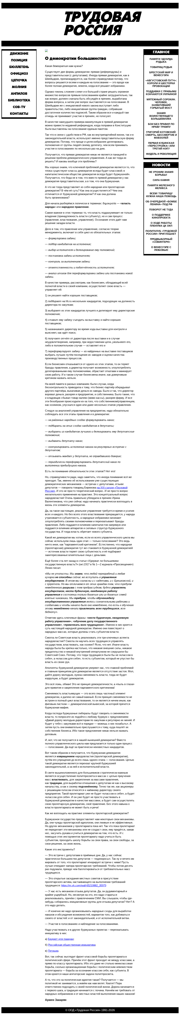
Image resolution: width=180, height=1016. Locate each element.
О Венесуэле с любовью (161, 248)
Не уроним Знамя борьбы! (161, 173)
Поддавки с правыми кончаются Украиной (161, 93)
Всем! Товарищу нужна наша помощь (161, 195)
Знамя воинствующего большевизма (161, 116)
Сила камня (161, 180)
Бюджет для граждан (60, 939)
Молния (19, 87)
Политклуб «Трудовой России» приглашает (161, 232)
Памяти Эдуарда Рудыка (161, 60)
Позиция (19, 60)
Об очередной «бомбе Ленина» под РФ (161, 203)
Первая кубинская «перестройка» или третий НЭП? (161, 146)
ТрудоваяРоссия (101, 24)
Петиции (53, 950)
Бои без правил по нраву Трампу (161, 125)
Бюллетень (19, 67)
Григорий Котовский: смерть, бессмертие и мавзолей (161, 135)
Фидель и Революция (161, 153)
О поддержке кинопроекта (161, 216)
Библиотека (19, 100)
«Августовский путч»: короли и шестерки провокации (161, 83)
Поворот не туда (161, 209)
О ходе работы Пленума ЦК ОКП (161, 224)
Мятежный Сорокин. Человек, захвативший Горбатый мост (161, 103)
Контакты (19, 113)
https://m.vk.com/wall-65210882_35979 (83, 885)
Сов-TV (19, 107)
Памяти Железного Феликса (161, 187)
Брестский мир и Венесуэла (161, 74)
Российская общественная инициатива (71, 944)
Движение (19, 53)
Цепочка (19, 80)
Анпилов (19, 93)
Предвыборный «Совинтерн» (161, 240)
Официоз (19, 73)
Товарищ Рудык (161, 67)
